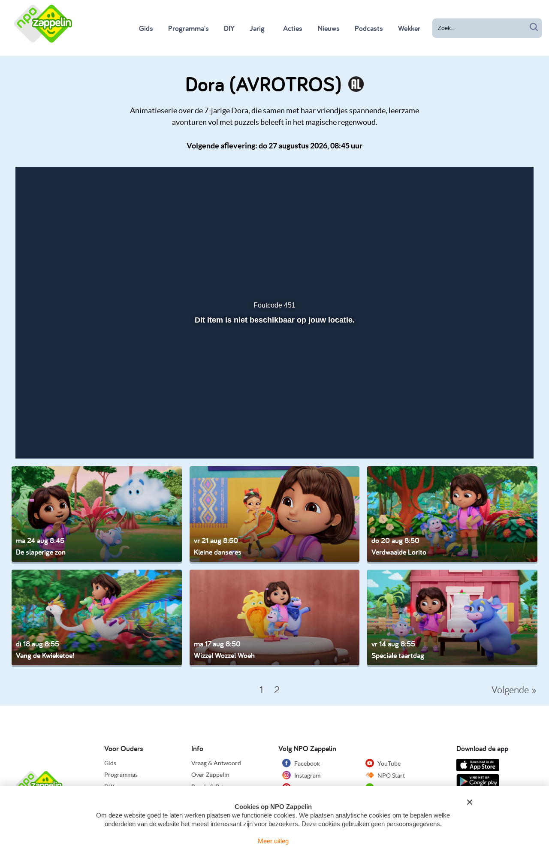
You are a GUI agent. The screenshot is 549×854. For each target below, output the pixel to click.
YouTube (388, 763)
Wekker (409, 28)
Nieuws (329, 28)
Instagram (306, 775)
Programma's (188, 28)
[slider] (273, 411)
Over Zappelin (210, 774)
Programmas (121, 774)
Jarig (257, 28)
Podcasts (369, 28)
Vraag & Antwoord (216, 763)
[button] (51, 429)
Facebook (306, 763)
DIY (229, 28)
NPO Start (390, 775)
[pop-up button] (478, 429)
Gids (146, 28)
